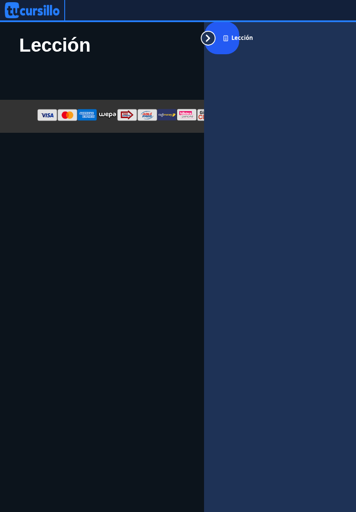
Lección (242, 38)
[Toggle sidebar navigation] (221, 38)
